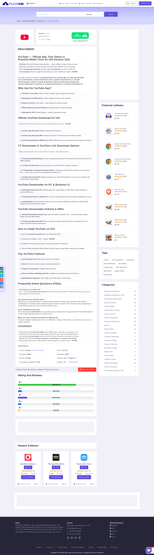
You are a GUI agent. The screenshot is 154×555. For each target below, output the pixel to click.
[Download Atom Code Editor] (109, 131)
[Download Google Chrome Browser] (109, 146)
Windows (83, 3)
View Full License (38, 350)
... (61, 532)
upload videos (107, 271)
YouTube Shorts (108, 267)
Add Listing (146, 3)
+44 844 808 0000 (75, 531)
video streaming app (109, 263)
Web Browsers (99, 3)
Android (75, 3)
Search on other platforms (79, 40)
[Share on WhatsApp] (1, 272)
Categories (132, 3)
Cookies (91, 547)
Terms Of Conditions (77, 547)
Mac (90, 3)
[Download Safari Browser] (109, 177)
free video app (107, 274)
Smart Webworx (98, 552)
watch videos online (121, 267)
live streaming (122, 263)
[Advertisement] (56, 426)
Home (62, 3)
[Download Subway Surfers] (109, 237)
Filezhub (79, 552)
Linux (113, 537)
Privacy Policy (62, 547)
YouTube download (117, 260)
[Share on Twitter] (1, 275)
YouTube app (130, 260)
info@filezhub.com (75, 528)
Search (110, 14)
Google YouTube (119, 271)
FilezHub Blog (102, 547)
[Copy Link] (1, 286)
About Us (40, 547)
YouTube (106, 260)
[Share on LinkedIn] (1, 283)
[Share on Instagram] (1, 279)
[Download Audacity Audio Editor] (109, 116)
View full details (28, 477)
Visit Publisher (73, 362)
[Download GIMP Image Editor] (109, 207)
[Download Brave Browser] (109, 192)
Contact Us (50, 547)
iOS (69, 3)
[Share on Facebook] (1, 268)
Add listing (114, 547)
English (32, 3)
